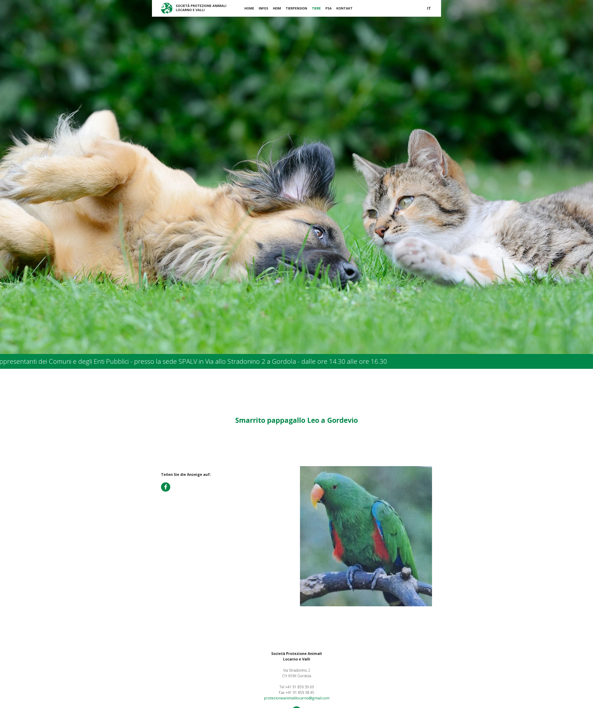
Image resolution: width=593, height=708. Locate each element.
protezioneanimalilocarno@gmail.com (296, 698)
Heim (277, 8)
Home (249, 8)
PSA (328, 8)
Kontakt (344, 8)
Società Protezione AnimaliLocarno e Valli (201, 7)
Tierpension (296, 8)
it (429, 8)
